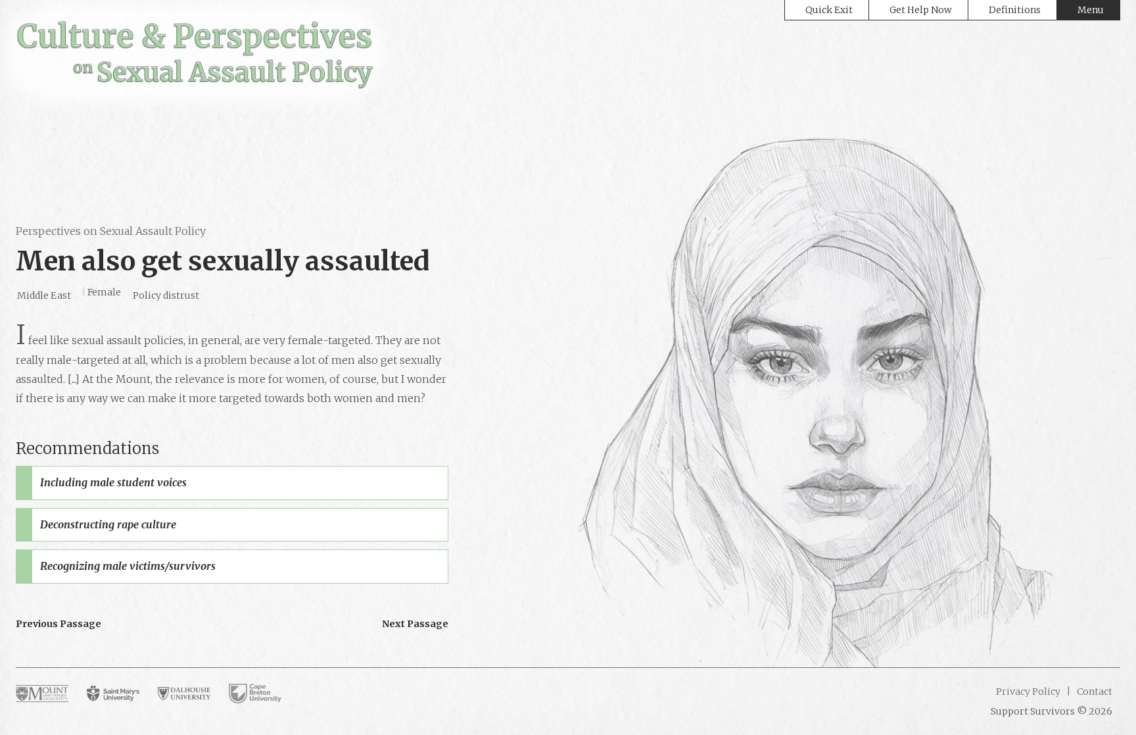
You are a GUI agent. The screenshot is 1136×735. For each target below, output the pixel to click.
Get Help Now (920, 10)
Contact (1093, 691)
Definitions (1015, 10)
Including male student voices (113, 482)
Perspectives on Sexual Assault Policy (111, 231)
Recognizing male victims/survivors (128, 565)
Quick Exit (829, 10)
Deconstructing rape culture (108, 524)
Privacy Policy (1028, 691)
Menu (1090, 10)
